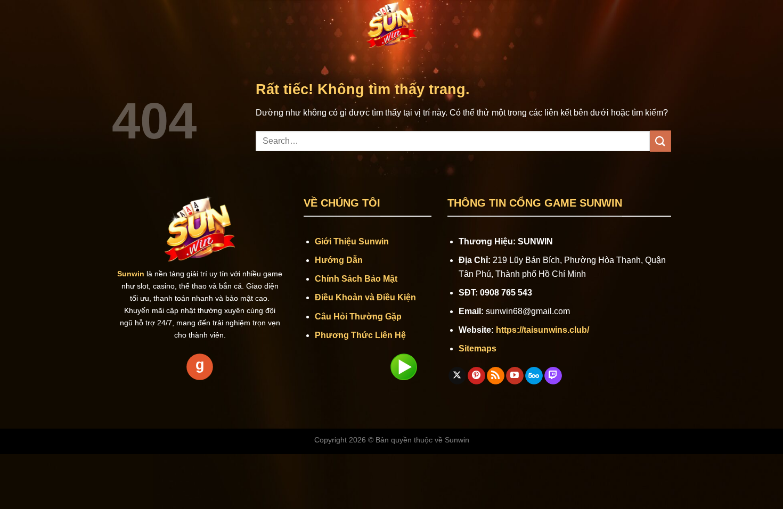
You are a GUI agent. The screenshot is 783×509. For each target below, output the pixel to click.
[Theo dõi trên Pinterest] (476, 376)
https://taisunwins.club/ (542, 329)
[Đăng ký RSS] (495, 376)
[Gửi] (660, 140)
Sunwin (457, 440)
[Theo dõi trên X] (457, 376)
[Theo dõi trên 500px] (534, 376)
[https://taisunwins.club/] (391, 24)
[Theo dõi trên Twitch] (553, 376)
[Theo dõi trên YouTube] (515, 376)
